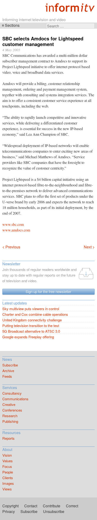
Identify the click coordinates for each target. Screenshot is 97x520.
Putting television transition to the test (30, 325)
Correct (72, 505)
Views (7, 488)
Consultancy (12, 393)
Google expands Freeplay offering (28, 336)
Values (7, 460)
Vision (7, 455)
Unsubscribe (53, 511)
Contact (30, 505)
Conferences (12, 410)
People (7, 472)
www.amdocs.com (16, 229)
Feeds (7, 376)
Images (8, 483)
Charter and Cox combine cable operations (35, 314)
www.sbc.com (13, 224)
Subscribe (10, 364)
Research (9, 415)
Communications (15, 398)
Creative (8, 404)
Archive (8, 370)
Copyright (10, 505)
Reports (8, 438)
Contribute (51, 505)
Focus (7, 466)
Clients (7, 477)
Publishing (10, 421)
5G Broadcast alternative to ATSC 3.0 (31, 331)
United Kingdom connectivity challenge (32, 319)
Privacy (8, 511)
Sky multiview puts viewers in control (30, 308)
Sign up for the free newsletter (48, 291)
